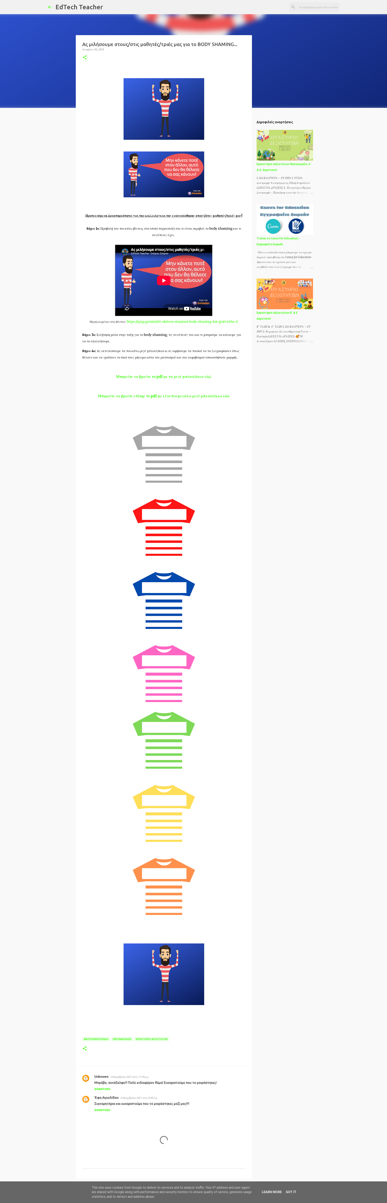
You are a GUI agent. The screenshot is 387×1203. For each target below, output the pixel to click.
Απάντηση (102, 1089)
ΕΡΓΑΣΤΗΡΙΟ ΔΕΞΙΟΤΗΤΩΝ (151, 1039)
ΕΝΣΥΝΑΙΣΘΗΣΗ (122, 1039)
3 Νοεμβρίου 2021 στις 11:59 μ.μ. (129, 1076)
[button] (84, 57)
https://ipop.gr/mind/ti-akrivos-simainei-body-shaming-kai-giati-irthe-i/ (182, 322)
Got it (291, 1192)
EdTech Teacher (79, 7)
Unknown (101, 1076)
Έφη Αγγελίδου (106, 1097)
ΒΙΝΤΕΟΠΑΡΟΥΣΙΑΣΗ (96, 1039)
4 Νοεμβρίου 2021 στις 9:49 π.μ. (139, 1097)
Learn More (272, 1192)
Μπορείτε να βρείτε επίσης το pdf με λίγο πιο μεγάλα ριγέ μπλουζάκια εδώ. (164, 396)
